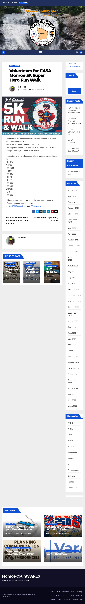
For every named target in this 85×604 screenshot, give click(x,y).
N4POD (23, 87)
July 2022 (72, 394)
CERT (65, 595)
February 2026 (74, 202)
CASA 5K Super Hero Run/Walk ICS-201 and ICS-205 (17, 220)
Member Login (77, 599)
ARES (11, 65)
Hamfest (71, 447)
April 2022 (72, 400)
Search (70, 75)
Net (69, 464)
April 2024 (72, 283)
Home (52, 592)
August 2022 (73, 388)
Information (10, 262)
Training (29, 266)
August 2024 (73, 266)
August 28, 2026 (14, 533)
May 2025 (72, 228)
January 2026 (73, 208)
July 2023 (72, 327)
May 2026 (72, 196)
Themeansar (6, 596)
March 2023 (72, 351)
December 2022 (74, 368)
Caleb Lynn (12, 279)
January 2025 (73, 240)
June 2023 (72, 333)
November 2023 (74, 301)
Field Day (79, 595)
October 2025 (73, 214)
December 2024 (74, 246)
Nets (72, 592)
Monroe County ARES (42, 11)
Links (53, 599)
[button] (77, 52)
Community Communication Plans (74, 132)
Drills (70, 435)
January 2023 (73, 362)
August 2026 (73, 190)
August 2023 (73, 321)
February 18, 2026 (14, 558)
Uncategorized (51, 266)
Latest (58, 592)
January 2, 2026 (54, 558)
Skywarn (71, 476)
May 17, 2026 (53, 533)
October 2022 (73, 374)
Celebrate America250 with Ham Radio (74, 121)
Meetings (79, 592)
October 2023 (73, 307)
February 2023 (74, 357)
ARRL (70, 429)
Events (17, 65)
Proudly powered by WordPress (12, 594)
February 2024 (74, 289)
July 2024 (72, 272)
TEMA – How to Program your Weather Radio (74, 110)
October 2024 (73, 252)
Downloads (67, 599)
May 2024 (72, 278)
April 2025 (72, 234)
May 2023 (72, 339)
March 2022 (72, 406)
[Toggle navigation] (41, 52)
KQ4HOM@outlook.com (17, 206)
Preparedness (10, 266)
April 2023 (72, 345)
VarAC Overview (32, 270)
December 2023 (74, 295)
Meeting (71, 458)
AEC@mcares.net (36, 206)
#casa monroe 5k (38, 90)
